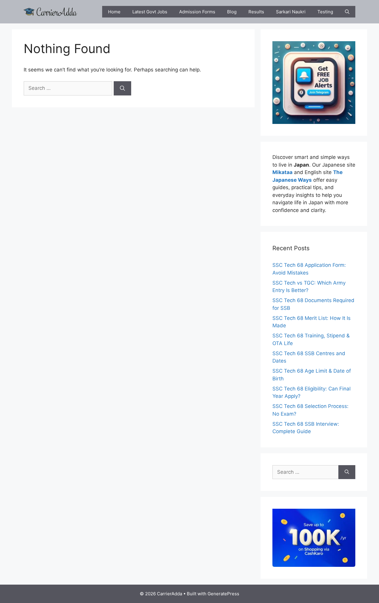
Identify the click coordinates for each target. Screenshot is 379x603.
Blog (232, 12)
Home (114, 12)
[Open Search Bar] (347, 11)
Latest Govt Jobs (149, 12)
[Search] (122, 88)
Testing (325, 12)
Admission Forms (197, 12)
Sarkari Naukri (291, 12)
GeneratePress (223, 593)
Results (256, 12)
